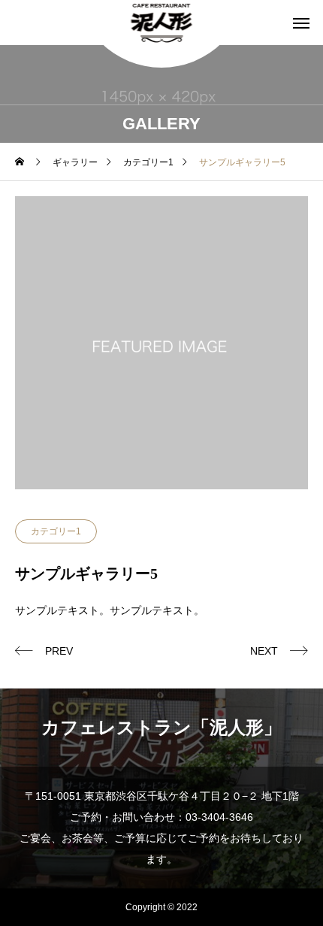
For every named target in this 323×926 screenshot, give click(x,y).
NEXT (264, 651)
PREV (59, 651)
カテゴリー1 (56, 531)
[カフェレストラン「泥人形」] (162, 22)
